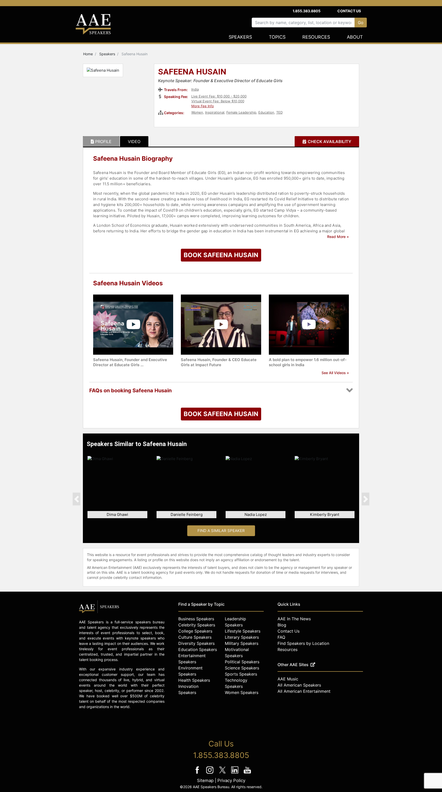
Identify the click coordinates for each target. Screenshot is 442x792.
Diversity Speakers (196, 643)
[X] (223, 773)
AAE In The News (294, 618)
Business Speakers (196, 618)
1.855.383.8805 (307, 11)
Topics (277, 37)
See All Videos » (335, 373)
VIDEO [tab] (134, 141)
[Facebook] (198, 773)
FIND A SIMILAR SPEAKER (221, 530)
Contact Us (349, 11)
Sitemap (205, 780)
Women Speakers (241, 692)
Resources (316, 37)
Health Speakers (194, 680)
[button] (76, 499)
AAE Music (288, 678)
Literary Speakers (242, 637)
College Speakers (195, 631)
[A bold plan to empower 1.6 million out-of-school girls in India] (309, 324)
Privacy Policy (231, 780)
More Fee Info (202, 106)
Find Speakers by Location (303, 643)
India (195, 89)
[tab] (101, 141)
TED (279, 112)
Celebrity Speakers (196, 624)
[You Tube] (247, 773)
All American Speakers (299, 685)
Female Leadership (241, 112)
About (355, 37)
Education (266, 112)
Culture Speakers (195, 637)
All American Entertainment (304, 691)
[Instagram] (210, 773)
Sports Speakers (241, 674)
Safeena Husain (192, 72)
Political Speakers (242, 661)
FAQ (281, 637)
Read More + (338, 236)
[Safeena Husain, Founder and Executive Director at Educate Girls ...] (133, 324)
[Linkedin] (235, 773)
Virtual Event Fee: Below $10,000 (217, 101)
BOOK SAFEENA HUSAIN (221, 255)
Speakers (240, 37)
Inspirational (214, 112)
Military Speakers (241, 643)
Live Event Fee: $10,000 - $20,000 (219, 96)
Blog (282, 624)
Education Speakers (197, 649)
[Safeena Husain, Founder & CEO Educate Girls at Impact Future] (221, 324)
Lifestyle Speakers (242, 631)
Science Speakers (242, 667)
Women (197, 112)
